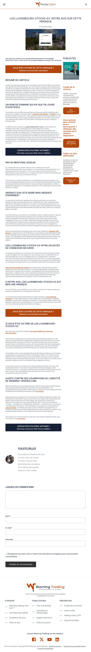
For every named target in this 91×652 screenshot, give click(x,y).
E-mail (8, 528)
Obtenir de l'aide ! (71, 143)
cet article (40, 391)
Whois (53, 114)
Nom (8, 516)
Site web (9, 539)
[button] (4, 4)
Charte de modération (45, 648)
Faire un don (71, 181)
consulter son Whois (40, 114)
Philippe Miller (27, 448)
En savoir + (71, 111)
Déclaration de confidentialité (74, 646)
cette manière (10, 408)
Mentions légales (55, 646)
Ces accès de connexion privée (17, 267)
